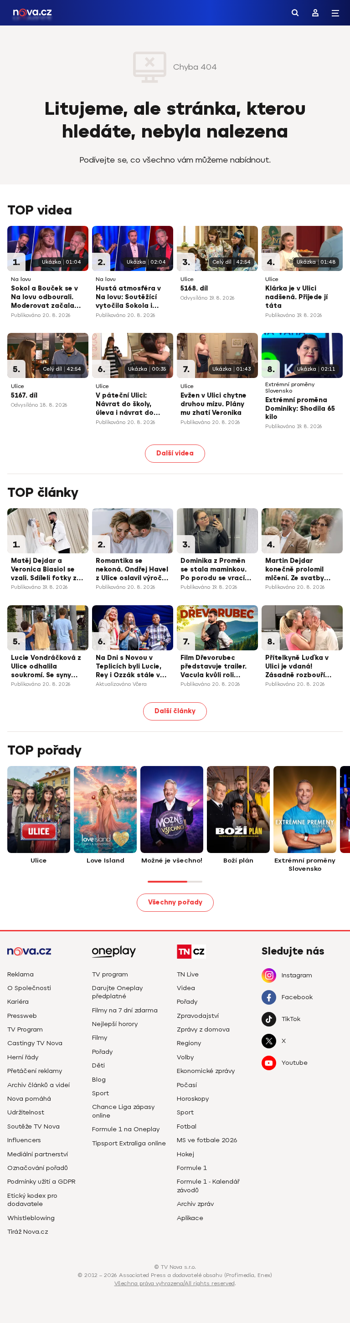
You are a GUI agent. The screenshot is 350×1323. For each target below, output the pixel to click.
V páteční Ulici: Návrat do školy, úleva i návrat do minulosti (125, 405)
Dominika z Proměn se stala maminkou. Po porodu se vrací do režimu (213, 570)
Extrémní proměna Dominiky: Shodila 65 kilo (300, 409)
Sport (100, 1093)
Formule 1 (192, 1168)
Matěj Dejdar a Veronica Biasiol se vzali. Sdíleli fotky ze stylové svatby (46, 570)
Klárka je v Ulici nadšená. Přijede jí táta (296, 297)
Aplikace (190, 1218)
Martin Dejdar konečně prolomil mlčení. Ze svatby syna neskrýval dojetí (301, 570)
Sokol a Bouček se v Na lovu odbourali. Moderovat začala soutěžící (44, 298)
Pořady (102, 1052)
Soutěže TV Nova (33, 1126)
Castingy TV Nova (34, 1043)
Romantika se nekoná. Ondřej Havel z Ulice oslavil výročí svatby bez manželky (132, 570)
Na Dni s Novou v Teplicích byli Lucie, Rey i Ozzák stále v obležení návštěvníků (132, 667)
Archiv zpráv (195, 1204)
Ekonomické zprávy (206, 1071)
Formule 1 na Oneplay (126, 1129)
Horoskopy (193, 1099)
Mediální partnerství (37, 1154)
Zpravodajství (198, 1016)
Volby (185, 1057)
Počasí (187, 1085)
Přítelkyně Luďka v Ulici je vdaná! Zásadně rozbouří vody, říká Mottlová (298, 667)
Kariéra (18, 1002)
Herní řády (22, 1057)
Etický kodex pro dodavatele (32, 1200)
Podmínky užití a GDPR (41, 1181)
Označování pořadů (37, 1168)
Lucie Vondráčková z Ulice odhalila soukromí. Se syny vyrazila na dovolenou (46, 667)
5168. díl (194, 288)
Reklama (20, 974)
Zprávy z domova (203, 1029)
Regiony (189, 1043)
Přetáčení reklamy (34, 1071)
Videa (186, 988)
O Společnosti (29, 988)
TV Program (25, 1029)
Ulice (187, 279)
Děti (98, 1065)
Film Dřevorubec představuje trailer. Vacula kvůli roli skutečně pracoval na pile (213, 667)
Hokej (185, 1154)
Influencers (24, 1140)
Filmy (99, 1038)
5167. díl (24, 395)
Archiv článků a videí (38, 1085)
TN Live (188, 974)
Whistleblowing (31, 1218)
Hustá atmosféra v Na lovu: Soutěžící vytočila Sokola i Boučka (128, 298)
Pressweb (22, 1016)
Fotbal (186, 1126)
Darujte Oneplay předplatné (117, 992)
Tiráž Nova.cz (27, 1232)
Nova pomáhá (29, 1099)
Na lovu (21, 279)
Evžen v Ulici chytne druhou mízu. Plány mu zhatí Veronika (213, 404)
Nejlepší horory (115, 1024)
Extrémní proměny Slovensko (289, 388)
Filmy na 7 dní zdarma (125, 1010)
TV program (110, 974)
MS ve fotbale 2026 (207, 1140)
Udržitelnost (25, 1112)
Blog (99, 1079)
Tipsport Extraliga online (129, 1143)
